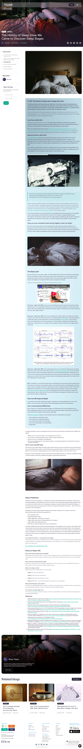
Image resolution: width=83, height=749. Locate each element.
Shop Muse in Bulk (32, 735)
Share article (8, 670)
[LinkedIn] (68, 43)
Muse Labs (44, 729)
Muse (69, 107)
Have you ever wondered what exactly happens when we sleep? (12, 59)
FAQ (29, 728)
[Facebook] (80, 43)
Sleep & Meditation (7, 66)
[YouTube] (74, 43)
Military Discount (45, 740)
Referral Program (32, 729)
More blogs (75, 679)
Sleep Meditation (45, 737)
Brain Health (44, 728)
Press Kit (57, 733)
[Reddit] (77, 43)
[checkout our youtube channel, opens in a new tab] (46, 745)
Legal (57, 732)
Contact (30, 725)
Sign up (6, 103)
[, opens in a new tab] (4, 726)
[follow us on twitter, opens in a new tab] (44, 745)
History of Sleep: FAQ (8, 68)
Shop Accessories (32, 734)
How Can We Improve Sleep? (10, 64)
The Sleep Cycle (7, 62)
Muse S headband (33, 591)
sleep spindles (64, 319)
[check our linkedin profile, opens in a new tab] (41, 745)
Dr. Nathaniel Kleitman (32, 137)
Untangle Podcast (45, 726)
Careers (57, 725)
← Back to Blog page (7, 8)
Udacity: (60, 282)
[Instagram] (71, 43)
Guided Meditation (45, 735)
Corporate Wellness (59, 735)
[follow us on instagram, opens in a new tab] (39, 745)
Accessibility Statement (46, 738)
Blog (43, 725)
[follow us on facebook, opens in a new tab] (36, 745)
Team (57, 726)
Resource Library (45, 741)
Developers (58, 729)
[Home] (8, 5)
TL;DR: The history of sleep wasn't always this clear (11, 55)
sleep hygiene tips (35, 414)
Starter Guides (31, 726)
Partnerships (58, 728)
